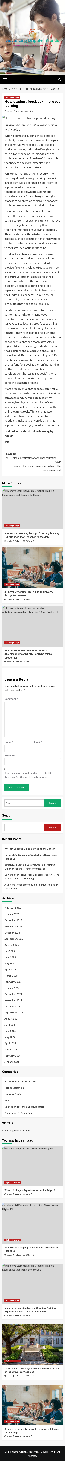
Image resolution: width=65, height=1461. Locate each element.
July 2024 (9, 1024)
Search (7, 815)
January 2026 (11, 914)
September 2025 (13, 938)
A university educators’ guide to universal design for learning (31, 886)
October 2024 (12, 1006)
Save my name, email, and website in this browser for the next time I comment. (28, 775)
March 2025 (11, 975)
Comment (11, 698)
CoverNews (47, 1451)
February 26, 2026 (22, 1255)
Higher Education (14, 1087)
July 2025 (9, 951)
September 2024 (13, 1012)
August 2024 (11, 1018)
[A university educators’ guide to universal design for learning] (32, 567)
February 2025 (12, 981)
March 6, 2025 (22, 111)
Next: (37, 465)
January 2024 (11, 1061)
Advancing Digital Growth (16, 1130)
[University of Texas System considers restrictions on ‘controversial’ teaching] (32, 1344)
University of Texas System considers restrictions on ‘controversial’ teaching (31, 876)
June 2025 (10, 957)
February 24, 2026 (22, 600)
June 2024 (10, 1031)
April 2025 (10, 969)
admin (9, 111)
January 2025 (11, 988)
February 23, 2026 (22, 662)
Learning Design (12, 97)
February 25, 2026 (22, 541)
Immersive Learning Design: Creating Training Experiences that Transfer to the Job (29, 866)
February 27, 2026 (22, 1194)
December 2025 (13, 920)
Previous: (30, 456)
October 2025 (12, 932)
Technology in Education (18, 1113)
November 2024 (13, 1000)
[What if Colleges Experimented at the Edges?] (32, 1166)
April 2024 (10, 1043)
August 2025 (11, 944)
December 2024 (13, 994)
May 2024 (9, 1037)
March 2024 (11, 1049)
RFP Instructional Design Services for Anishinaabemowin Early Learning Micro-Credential (28, 654)
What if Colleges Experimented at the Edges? (29, 848)
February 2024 (12, 1055)
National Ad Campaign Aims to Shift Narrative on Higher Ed (31, 856)
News (7, 1100)
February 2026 (12, 908)
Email (38, 741)
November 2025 (13, 926)
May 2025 (9, 963)
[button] (5, 79)
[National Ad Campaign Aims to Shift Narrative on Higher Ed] (32, 1223)
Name (8, 741)
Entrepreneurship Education (20, 1081)
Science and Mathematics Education (24, 1106)
